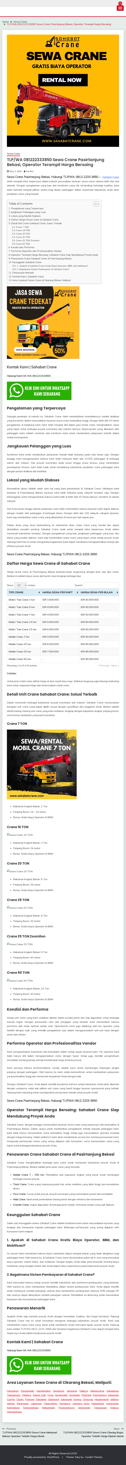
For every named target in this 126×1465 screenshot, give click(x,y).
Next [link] (114, 665)
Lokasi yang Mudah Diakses (26, 215)
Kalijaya (83, 1390)
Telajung (26, 1395)
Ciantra (11, 1399)
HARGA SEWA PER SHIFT (57, 592)
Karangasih (112, 1403)
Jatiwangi (72, 1390)
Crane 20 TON (23, 233)
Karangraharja (31, 1407)
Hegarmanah (101, 1399)
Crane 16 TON (23, 230)
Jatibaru (114, 1399)
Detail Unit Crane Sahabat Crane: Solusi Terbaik (36, 223)
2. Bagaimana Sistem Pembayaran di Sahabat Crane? (43, 269)
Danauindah (27, 1390)
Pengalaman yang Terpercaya (27, 208)
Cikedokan (12, 1390)
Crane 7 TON (22, 227)
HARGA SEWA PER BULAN (96, 592)
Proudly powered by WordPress (42, 1457)
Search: (79, 585)
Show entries (21, 585)
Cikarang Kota (81, 1403)
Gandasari (58, 1390)
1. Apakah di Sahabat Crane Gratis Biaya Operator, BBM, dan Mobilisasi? (52, 265)
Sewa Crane (13, 153)
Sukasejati (66, 1399)
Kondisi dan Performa (22, 247)
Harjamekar (97, 1403)
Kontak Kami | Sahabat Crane (28, 276)
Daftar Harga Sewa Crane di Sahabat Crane (35, 219)
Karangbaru (13, 1407)
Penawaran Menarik (23, 272)
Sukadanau (112, 1390)
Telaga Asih (39, 1395)
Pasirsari (29, 1399)
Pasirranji (86, 1395)
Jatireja (10, 1403)
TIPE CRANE (16, 592)
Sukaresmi (53, 1399)
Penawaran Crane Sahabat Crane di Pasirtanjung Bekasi (41, 258)
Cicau (50, 1395)
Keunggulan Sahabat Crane (26, 262)
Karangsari (22, 1403)
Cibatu (20, 1399)
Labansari (36, 1403)
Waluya (114, 1407)
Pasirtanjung (99, 1395)
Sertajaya (64, 1403)
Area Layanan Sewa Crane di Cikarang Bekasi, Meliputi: (41, 280)
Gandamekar (44, 1390)
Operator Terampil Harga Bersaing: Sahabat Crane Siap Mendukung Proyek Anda (54, 254)
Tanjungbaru (50, 1403)
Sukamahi (113, 1395)
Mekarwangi (97, 1390)
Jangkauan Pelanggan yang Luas (28, 212)
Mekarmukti (48, 1407)
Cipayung (88, 1399)
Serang (77, 1399)
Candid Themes (93, 1457)
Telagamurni (13, 1395)
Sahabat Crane (110, 177)
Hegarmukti (61, 1395)
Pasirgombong (66, 1407)
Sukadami (41, 1399)
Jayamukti (74, 1395)
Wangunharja (14, 1411)
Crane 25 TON (23, 237)
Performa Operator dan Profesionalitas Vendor (36, 251)
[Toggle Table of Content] (94, 204)
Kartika (29, 171)
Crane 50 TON (23, 243)
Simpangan (84, 1407)
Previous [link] (105, 665)
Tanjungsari (100, 1407)
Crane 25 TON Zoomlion (27, 240)
